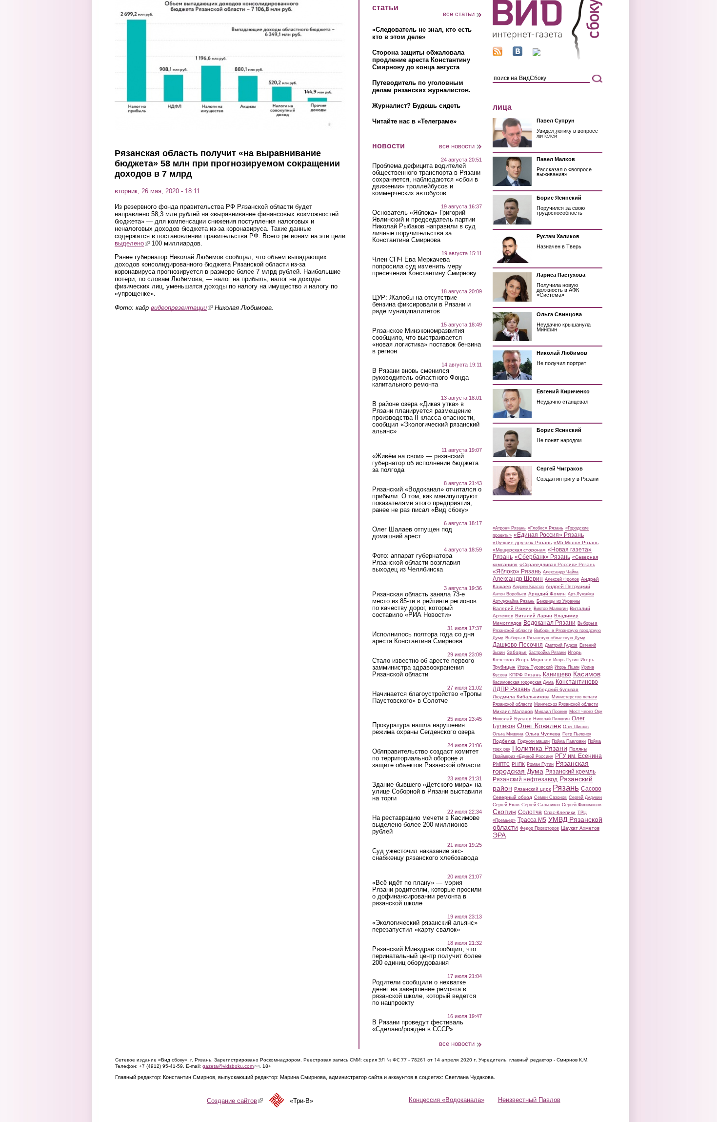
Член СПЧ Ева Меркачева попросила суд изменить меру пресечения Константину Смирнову (424, 266)
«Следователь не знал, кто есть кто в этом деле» (422, 33)
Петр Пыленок (576, 734)
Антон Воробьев (509, 594)
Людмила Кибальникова (521, 696)
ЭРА (499, 835)
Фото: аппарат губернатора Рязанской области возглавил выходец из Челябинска (416, 562)
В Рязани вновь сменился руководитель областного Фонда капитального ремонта (420, 377)
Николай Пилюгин (551, 718)
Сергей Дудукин (585, 797)
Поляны (578, 749)
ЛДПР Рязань (511, 689)
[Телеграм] (536, 54)
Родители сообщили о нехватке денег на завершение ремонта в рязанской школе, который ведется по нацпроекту (424, 992)
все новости (457, 146)
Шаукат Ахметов (580, 828)
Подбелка (504, 741)
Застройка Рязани (547, 652)
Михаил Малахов (513, 711)
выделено (132, 243)
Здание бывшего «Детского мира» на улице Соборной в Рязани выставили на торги (427, 791)
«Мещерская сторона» (519, 549)
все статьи (459, 14)
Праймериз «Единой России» (523, 756)
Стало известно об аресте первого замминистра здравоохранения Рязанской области (423, 667)
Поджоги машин (534, 741)
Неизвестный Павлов (529, 1099)
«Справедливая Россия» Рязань (557, 564)
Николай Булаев (512, 718)
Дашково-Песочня (518, 644)
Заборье (517, 652)
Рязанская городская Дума (541, 767)
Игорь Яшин (567, 667)
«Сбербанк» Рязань (542, 556)
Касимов (586, 674)
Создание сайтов (235, 1100)
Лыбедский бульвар (555, 689)
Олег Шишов (576, 726)
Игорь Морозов (533, 659)
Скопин (504, 812)
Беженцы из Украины (558, 601)
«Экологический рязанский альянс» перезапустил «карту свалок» (425, 926)
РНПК (518, 764)
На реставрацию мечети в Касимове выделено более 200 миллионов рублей (425, 825)
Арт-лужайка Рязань (514, 601)
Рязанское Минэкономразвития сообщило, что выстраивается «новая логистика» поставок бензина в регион (426, 341)
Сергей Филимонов (581, 804)
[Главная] (547, 57)
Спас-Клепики (560, 812)
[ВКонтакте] (517, 54)
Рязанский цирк (532, 789)
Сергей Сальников (540, 804)
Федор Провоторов (539, 828)
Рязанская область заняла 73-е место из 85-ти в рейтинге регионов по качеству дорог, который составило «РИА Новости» (424, 604)
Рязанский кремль (570, 771)
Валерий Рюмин (512, 608)
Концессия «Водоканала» (446, 1099)
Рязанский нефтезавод (525, 779)
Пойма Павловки (569, 741)
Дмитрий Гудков (561, 645)
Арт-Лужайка (581, 594)
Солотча (530, 812)
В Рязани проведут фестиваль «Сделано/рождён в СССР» (417, 1026)
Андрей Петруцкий (568, 586)
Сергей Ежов (506, 804)
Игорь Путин (565, 659)
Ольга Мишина (508, 734)
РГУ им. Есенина (578, 756)
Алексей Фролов (562, 579)
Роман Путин (540, 764)
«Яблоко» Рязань (517, 571)
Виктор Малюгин (551, 608)
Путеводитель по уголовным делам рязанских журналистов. (421, 86)
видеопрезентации (182, 307)
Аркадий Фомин (547, 593)
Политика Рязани (539, 748)
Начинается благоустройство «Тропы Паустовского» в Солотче (426, 697)
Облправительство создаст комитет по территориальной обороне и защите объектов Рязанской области (426, 758)
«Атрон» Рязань (509, 528)
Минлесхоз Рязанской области (566, 704)
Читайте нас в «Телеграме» (414, 121)
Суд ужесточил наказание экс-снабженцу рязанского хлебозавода (425, 854)
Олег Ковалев (539, 726)
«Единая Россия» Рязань (549, 534)
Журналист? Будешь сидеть (416, 105)
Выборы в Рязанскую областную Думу (545, 637)
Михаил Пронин (551, 711)
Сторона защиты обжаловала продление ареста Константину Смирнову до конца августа (421, 60)
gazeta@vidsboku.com (230, 1066)
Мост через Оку (585, 711)
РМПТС (501, 764)
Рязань (566, 788)
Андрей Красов (528, 586)
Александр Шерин (518, 578)
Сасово (591, 788)
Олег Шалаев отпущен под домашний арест (412, 533)
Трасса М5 (532, 819)
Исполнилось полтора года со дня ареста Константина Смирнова (423, 638)
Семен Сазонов (550, 797)
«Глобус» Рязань (545, 528)
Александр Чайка (560, 572)
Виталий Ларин (533, 615)
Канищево (557, 674)
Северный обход (512, 797)
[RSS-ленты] (497, 54)
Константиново (577, 681)
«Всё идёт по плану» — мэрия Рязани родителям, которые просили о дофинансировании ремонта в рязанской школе (426, 893)
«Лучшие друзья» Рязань (522, 542)
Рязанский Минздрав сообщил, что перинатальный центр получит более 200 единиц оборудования (426, 956)
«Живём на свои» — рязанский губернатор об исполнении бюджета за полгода (425, 463)
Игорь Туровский (535, 667)
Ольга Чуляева (542, 733)
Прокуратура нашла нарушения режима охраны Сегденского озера (423, 728)
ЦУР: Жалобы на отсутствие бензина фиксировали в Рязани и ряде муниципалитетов (421, 304)
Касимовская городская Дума (523, 682)
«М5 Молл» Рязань (576, 542)
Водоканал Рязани (549, 622)
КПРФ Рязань (525, 674)
